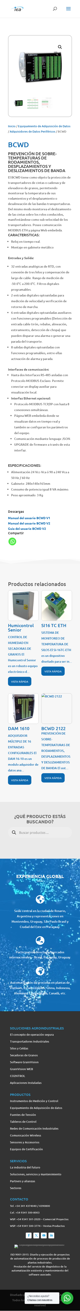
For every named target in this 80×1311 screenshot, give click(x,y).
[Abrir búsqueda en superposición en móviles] (40, 838)
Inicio (12, 126)
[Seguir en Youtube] (44, 1235)
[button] (60, 47)
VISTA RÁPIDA (19, 681)
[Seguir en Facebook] (29, 1235)
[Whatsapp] (12, 541)
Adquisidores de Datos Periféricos (32, 131)
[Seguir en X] (36, 1235)
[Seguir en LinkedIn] (51, 1235)
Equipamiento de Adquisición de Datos (44, 126)
